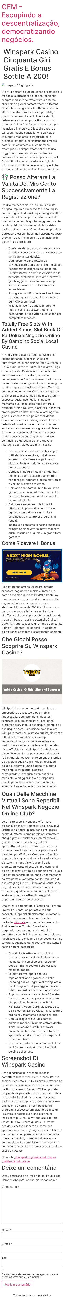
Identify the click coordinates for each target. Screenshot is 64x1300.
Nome (7, 1230)
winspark (19, 922)
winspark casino (19, 1161)
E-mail (7, 1243)
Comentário (10, 1186)
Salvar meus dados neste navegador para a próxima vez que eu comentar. (30, 1275)
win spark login (25, 1157)
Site (4, 1257)
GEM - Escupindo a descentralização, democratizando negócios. (31, 23)
